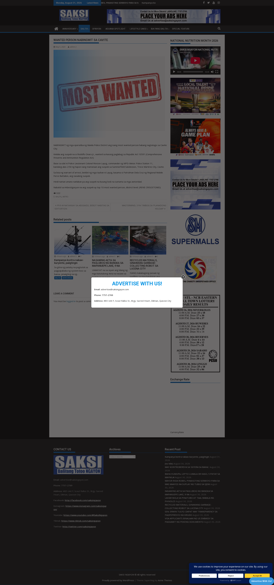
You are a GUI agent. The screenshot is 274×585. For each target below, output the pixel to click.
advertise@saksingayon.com (115, 289)
